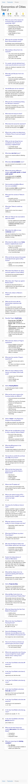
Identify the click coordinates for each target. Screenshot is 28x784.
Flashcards (10, 2)
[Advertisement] (14, 765)
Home (3, 2)
